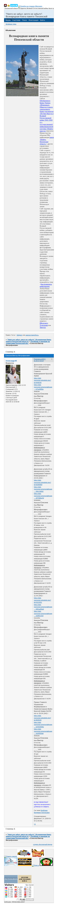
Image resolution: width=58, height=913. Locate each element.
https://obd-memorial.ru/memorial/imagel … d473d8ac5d (43, 496)
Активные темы (11, 24)
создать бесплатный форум (42, 844)
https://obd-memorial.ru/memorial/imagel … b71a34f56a (43, 387)
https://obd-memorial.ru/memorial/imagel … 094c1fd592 (43, 489)
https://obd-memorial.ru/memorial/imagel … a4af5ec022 (43, 613)
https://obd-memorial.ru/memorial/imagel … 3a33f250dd (43, 731)
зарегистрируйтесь (32, 335)
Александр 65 (11, 361)
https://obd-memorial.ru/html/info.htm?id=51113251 (42, 600)
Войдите (19, 335)
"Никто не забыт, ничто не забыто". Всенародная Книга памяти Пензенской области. (28, 340)
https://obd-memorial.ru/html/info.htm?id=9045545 (42, 718)
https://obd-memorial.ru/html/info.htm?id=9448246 (42, 380)
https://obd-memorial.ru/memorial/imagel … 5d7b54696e (43, 725)
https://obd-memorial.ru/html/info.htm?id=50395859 (42, 482)
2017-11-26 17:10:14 (40, 360)
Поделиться (38, 359)
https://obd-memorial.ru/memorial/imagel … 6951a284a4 (43, 607)
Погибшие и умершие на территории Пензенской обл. (28, 342)
